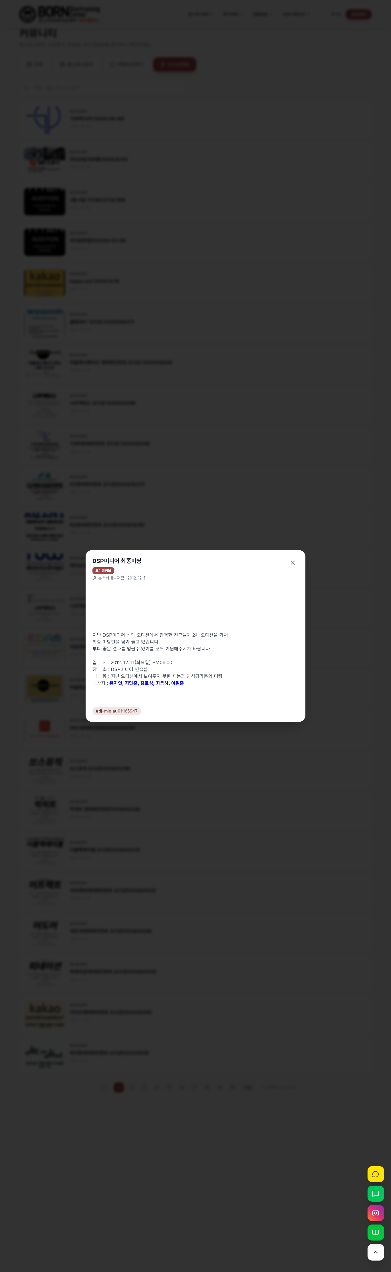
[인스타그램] (376, 1213)
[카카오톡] (376, 1174)
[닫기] (293, 562)
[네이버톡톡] (376, 1194)
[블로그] (376, 1233)
